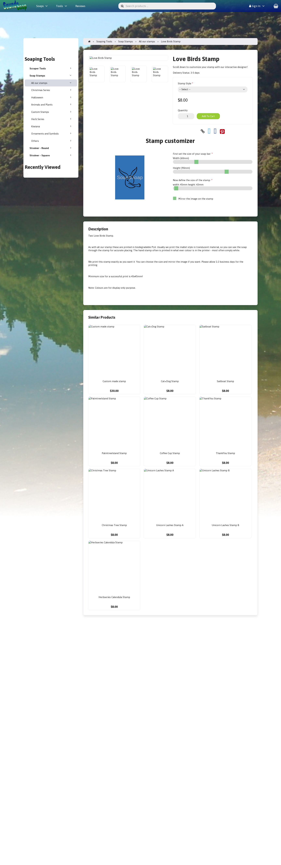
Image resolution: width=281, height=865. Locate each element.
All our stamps (39, 83)
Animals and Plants (42, 104)
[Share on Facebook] (215, 131)
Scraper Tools (38, 68)
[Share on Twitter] (209, 131)
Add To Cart (208, 116)
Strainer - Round (39, 148)
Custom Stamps (40, 112)
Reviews (80, 6)
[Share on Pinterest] (222, 131)
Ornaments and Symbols (45, 133)
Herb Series (37, 119)
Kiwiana (35, 126)
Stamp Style (184, 83)
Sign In (255, 6)
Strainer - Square (40, 155)
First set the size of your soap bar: (192, 153)
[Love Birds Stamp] (29, 174)
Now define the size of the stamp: (192, 180)
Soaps (40, 6)
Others (35, 141)
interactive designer (236, 67)
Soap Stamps (37, 75)
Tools (59, 6)
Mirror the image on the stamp (195, 198)
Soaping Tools (104, 41)
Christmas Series (40, 90)
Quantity (182, 110)
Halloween (37, 97)
